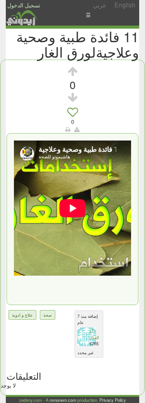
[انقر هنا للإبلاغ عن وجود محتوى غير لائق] (77, 129)
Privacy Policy (112, 400)
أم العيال (94, 334)
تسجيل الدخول (23, 5)
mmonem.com (62, 400)
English (124, 4)
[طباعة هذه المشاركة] (67, 129)
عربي (100, 4)
